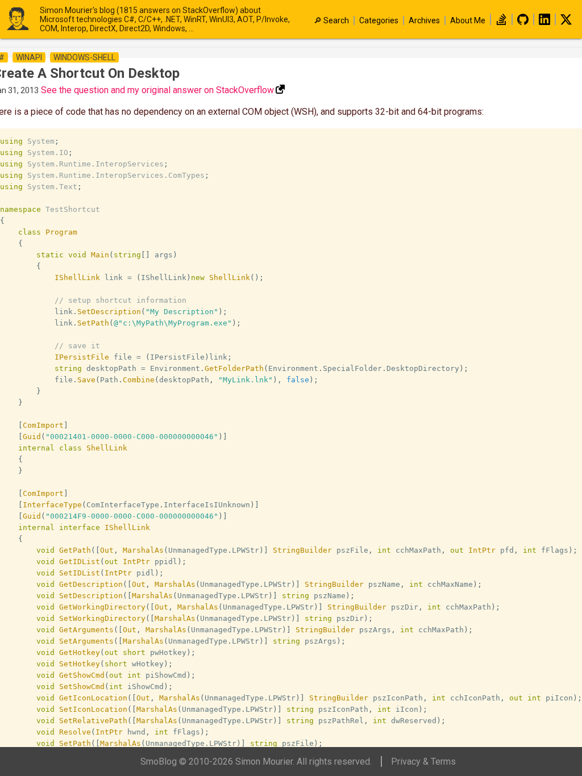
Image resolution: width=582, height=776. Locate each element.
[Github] (523, 22)
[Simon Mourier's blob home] (23, 19)
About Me (467, 20)
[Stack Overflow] (501, 22)
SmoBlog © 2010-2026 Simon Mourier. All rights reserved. (256, 761)
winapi (29, 57)
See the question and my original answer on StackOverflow (157, 90)
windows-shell (84, 57)
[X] (566, 22)
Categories (378, 20)
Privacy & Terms (423, 761)
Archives (424, 20)
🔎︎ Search (331, 20)
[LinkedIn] (544, 22)
